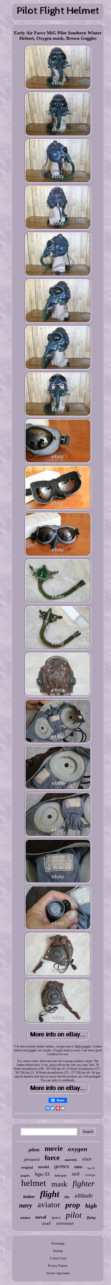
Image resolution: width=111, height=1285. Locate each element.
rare (78, 1166)
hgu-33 (42, 1174)
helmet (33, 1183)
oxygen (77, 1148)
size (66, 1197)
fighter (83, 1183)
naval (40, 1217)
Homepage (58, 1243)
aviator (48, 1204)
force (52, 1158)
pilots (34, 1149)
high (91, 1205)
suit (76, 1174)
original (27, 1167)
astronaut (65, 1223)
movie (54, 1148)
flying (91, 1218)
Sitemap (58, 1251)
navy (25, 1205)
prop (72, 1205)
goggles (25, 1175)
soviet (43, 1166)
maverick (71, 1160)
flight (49, 1194)
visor (87, 1159)
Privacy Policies (58, 1266)
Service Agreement (57, 1273)
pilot (74, 1215)
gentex (61, 1166)
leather (29, 1196)
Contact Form (58, 1258)
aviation (25, 1218)
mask (59, 1184)
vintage (90, 1175)
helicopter (61, 1175)
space (56, 1217)
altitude (84, 1195)
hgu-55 (91, 1168)
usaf (46, 1224)
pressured (31, 1159)
